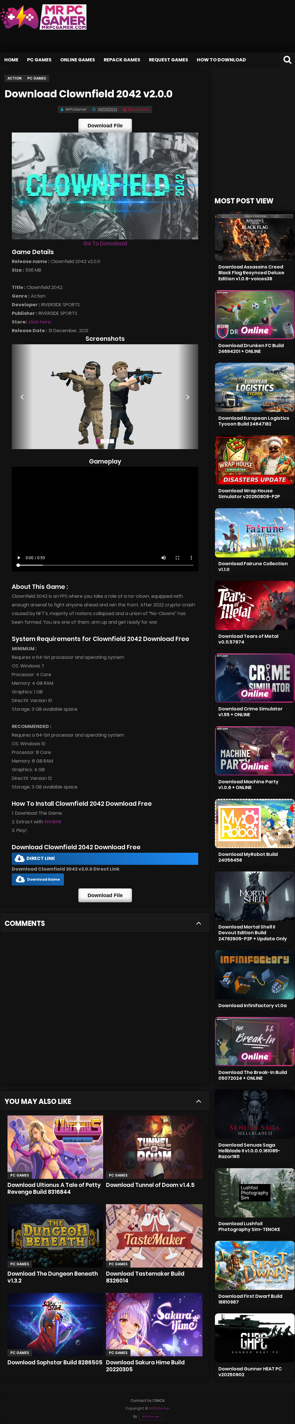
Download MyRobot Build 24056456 (248, 857)
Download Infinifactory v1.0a (252, 1005)
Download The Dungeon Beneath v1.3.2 (52, 1277)
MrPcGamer (150, 1416)
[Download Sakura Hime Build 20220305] (154, 1324)
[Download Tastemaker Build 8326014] (154, 1236)
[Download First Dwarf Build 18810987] (255, 1265)
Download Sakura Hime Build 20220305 (145, 1366)
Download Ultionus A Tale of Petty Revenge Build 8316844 (54, 1188)
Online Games (77, 59)
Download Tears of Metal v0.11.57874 (248, 639)
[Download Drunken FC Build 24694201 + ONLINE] (255, 314)
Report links (138, 109)
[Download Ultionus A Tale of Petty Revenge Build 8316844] (55, 1147)
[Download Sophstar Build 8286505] (55, 1324)
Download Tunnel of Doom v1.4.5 (150, 1185)
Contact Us (141, 1400)
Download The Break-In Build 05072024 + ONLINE (252, 1075)
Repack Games (122, 59)
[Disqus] (105, 1011)
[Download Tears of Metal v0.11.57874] (255, 605)
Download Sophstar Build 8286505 (55, 1362)
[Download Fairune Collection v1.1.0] (255, 532)
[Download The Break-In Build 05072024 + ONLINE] (255, 1041)
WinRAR (52, 821)
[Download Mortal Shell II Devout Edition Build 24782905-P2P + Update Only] (255, 896)
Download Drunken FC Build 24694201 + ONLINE (251, 348)
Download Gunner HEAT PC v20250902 (250, 1372)
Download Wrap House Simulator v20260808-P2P (249, 493)
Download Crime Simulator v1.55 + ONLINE (250, 712)
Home (11, 59)
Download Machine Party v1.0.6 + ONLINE (248, 784)
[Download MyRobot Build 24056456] (255, 823)
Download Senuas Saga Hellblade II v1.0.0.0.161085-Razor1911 (249, 1151)
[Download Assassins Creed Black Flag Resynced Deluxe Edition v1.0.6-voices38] (255, 236)
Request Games (168, 59)
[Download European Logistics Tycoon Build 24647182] (255, 387)
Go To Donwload (105, 243)
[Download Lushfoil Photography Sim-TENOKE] (255, 1192)
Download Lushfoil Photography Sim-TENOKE (249, 1226)
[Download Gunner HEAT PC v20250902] (255, 1338)
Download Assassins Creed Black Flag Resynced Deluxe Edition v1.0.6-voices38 (251, 273)
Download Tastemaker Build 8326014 (145, 1277)
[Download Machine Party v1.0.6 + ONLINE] (255, 751)
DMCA (159, 1400)
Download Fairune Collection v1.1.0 (253, 566)
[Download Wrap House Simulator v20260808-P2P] (255, 460)
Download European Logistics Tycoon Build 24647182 (253, 421)
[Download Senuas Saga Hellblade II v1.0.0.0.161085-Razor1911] (255, 1114)
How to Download (221, 59)
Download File (105, 125)
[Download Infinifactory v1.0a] (255, 974)
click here (39, 322)
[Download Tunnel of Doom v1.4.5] (154, 1147)
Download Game (43, 879)
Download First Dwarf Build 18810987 (250, 1299)
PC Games (39, 59)
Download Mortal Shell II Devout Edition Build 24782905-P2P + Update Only (252, 933)
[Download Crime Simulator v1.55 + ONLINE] (255, 678)
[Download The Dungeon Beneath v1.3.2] (55, 1236)
